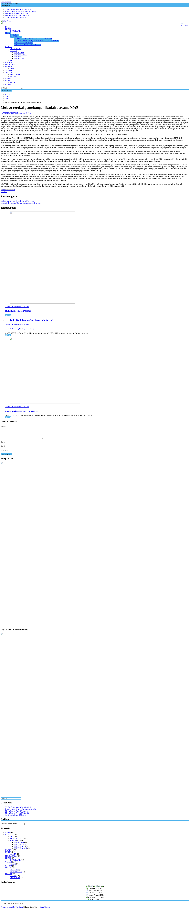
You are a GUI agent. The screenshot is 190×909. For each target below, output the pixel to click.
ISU (11, 60)
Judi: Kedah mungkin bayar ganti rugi (31, 319)
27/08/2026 (9, 307)
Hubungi (8, 84)
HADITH (8, 62)
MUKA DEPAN (15, 49)
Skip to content (6, 2)
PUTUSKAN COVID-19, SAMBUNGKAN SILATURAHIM (36, 41)
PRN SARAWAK (20, 55)
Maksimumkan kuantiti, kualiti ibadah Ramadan (17, 201)
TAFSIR (13, 68)
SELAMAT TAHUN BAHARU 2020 (27, 45)
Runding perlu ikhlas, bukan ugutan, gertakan (21, 11)
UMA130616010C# (8, 190)
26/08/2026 (9, 325)
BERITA (8, 47)
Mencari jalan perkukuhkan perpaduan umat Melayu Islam (21, 203)
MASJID (13, 82)
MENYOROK (15, 74)
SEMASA (13, 51)
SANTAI (8, 70)
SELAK (8, 33)
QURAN (8, 66)
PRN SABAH (19, 57)
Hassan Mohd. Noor (24, 113)
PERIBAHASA (11, 64)
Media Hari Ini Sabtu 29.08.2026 (16, 13)
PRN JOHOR (19, 53)
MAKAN (13, 76)
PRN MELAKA (20, 59)
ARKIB (8, 78)
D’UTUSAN (14, 35)
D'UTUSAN (14, 870)
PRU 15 (8, 29)
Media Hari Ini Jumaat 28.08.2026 (17, 15)
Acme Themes (45, 907)
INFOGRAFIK (15, 31)
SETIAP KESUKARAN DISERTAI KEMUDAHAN (33, 39)
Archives (4, 824)
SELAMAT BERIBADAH (23, 43)
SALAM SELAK (16, 37)
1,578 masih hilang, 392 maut (15, 17)
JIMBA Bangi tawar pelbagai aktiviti (18, 9)
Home (7, 27)
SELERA (8, 72)
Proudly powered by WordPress (12, 907)
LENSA (8, 80)
